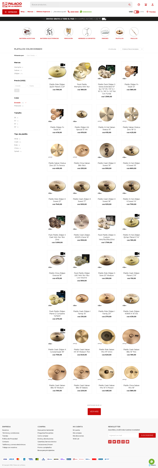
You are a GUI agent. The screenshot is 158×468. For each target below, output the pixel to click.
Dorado (31, 55)
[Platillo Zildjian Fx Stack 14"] (57, 114)
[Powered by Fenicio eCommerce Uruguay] (152, 465)
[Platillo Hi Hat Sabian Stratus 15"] (107, 114)
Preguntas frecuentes (45, 433)
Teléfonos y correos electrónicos (13, 444)
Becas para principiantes (46, 450)
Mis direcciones (78, 436)
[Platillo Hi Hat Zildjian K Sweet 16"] (131, 150)
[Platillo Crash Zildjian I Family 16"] (82, 298)
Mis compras (77, 433)
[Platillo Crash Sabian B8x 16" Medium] (57, 372)
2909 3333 (74, 12)
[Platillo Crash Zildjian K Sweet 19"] (107, 150)
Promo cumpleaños (45, 447)
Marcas (30, 12)
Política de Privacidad (9, 439)
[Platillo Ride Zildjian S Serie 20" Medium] (107, 260)
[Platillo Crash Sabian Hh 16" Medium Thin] (82, 337)
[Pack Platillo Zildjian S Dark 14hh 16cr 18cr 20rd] (57, 222)
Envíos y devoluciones (45, 439)
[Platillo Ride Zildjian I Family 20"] (107, 298)
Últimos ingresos (43, 12)
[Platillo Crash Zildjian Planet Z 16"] (131, 260)
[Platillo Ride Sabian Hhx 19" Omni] (107, 337)
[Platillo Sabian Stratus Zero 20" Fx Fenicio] (57, 150)
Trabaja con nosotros (9, 447)
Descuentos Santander (46, 430)
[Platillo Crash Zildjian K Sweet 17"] (82, 186)
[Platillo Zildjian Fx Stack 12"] (131, 71)
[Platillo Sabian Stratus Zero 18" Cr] (131, 114)
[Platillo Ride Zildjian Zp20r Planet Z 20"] (57, 71)
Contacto (5, 442)
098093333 (87, 12)
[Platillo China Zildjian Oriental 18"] (57, 260)
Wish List (76, 439)
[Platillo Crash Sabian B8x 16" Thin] (131, 337)
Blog (22, 12)
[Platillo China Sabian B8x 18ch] (82, 150)
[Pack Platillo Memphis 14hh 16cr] (82, 71)
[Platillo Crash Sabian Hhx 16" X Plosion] (107, 372)
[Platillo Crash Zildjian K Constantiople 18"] (57, 337)
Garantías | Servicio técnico (47, 442)
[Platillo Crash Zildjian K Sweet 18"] (107, 186)
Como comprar (43, 436)
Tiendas (152, 12)
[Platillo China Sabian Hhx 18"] (131, 372)
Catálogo (12, 12)
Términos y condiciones (10, 433)
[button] (129, 5)
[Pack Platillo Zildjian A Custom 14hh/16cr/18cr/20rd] (107, 222)
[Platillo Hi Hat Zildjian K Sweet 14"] (131, 186)
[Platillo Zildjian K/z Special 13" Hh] (82, 114)
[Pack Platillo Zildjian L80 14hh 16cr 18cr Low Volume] (82, 260)
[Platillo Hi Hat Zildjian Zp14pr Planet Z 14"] (131, 222)
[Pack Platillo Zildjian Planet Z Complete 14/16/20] (57, 298)
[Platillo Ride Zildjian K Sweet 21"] (57, 186)
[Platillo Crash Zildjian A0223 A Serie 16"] (82, 222)
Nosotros (5, 430)
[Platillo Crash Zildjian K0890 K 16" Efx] (131, 298)
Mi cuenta (76, 430)
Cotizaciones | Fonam (45, 444)
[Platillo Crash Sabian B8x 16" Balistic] (82, 372)
